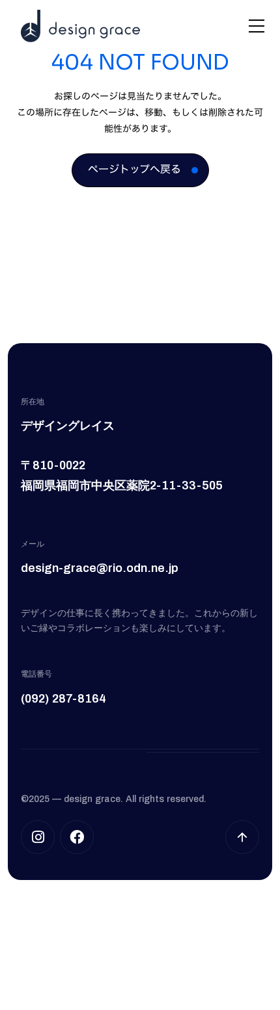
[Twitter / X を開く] (38, 837)
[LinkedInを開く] (77, 837)
